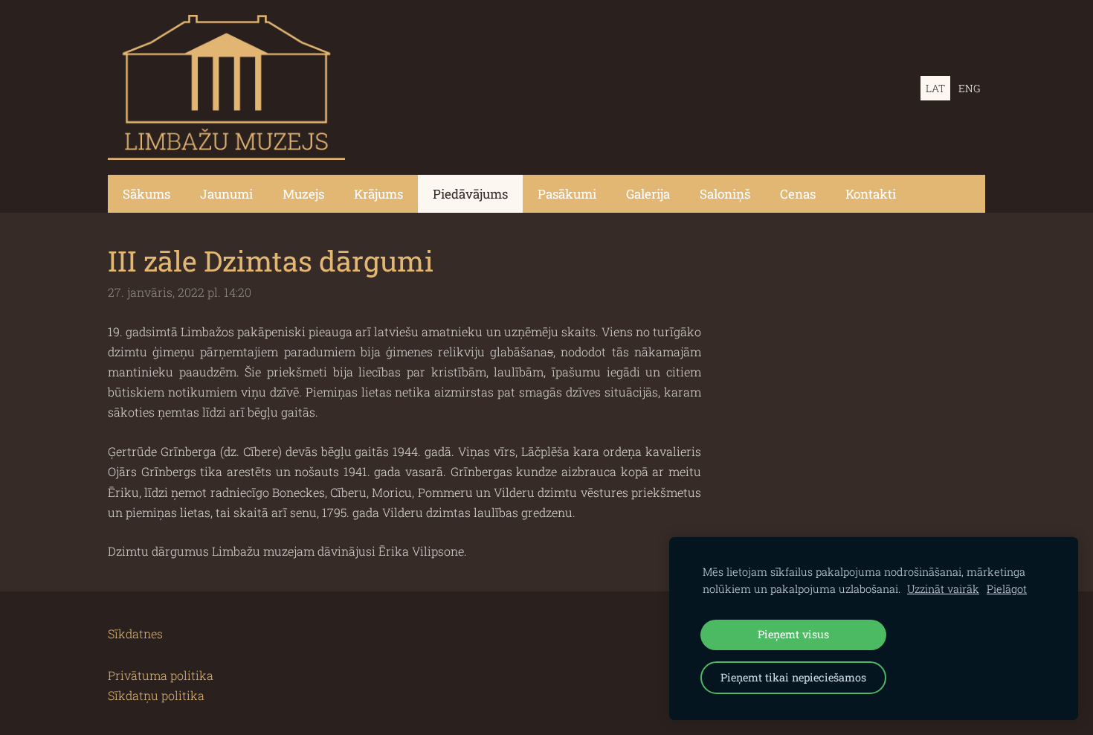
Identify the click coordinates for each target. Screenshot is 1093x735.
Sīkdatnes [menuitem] (135, 633)
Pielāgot (1007, 589)
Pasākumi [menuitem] (567, 193)
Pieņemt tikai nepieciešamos (793, 677)
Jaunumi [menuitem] (226, 193)
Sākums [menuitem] (146, 193)
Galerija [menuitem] (648, 193)
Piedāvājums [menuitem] (470, 193)
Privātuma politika (160, 675)
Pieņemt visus (793, 634)
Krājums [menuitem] (378, 193)
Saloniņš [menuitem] (725, 193)
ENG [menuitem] (969, 88)
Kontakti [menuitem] (870, 193)
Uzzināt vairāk (943, 589)
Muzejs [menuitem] (303, 193)
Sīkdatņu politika (156, 695)
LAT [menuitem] (935, 88)
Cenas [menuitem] (798, 193)
